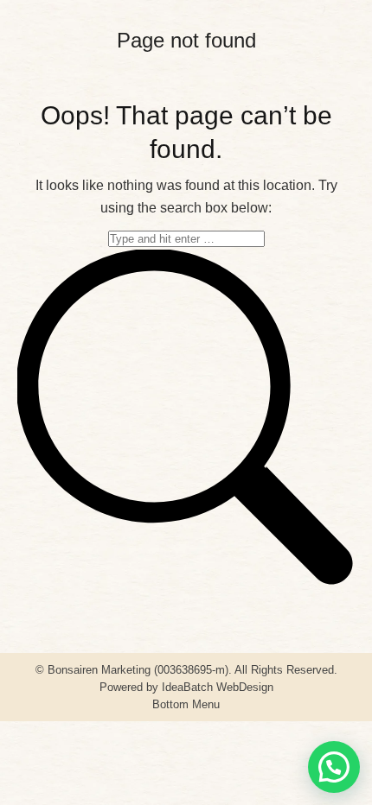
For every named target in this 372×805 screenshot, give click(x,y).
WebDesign (244, 687)
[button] (334, 767)
